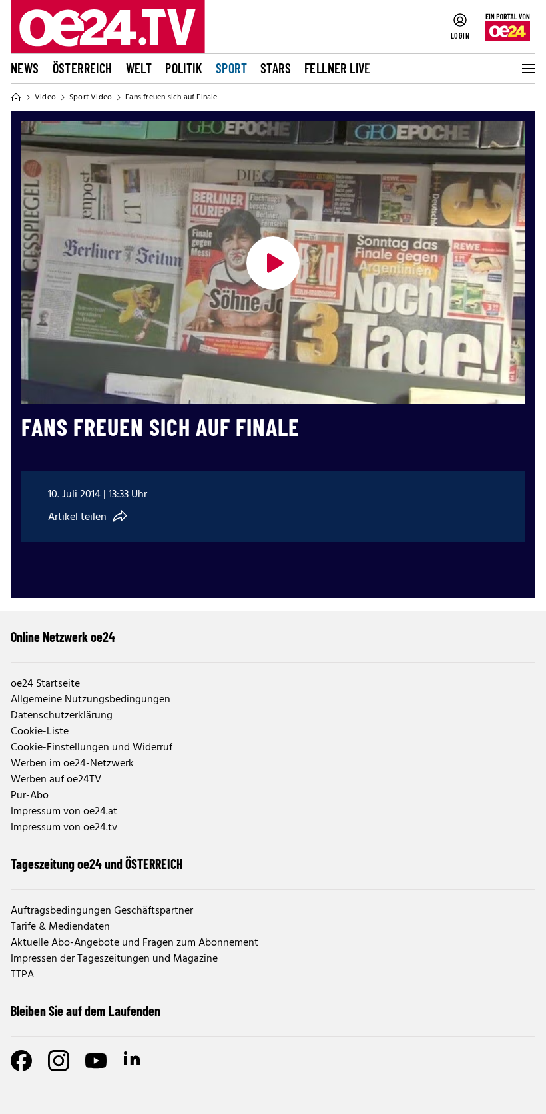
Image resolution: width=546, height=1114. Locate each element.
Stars (275, 68)
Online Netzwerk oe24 (63, 637)
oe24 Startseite (45, 684)
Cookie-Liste (40, 731)
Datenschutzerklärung (62, 715)
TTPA (22, 974)
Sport (231, 68)
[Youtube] (96, 1060)
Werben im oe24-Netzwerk (72, 763)
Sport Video (90, 97)
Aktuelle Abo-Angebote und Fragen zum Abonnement (134, 943)
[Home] (16, 97)
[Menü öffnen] (527, 69)
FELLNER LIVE (337, 68)
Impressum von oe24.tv (64, 827)
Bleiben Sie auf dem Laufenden (85, 1011)
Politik (183, 68)
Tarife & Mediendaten (60, 927)
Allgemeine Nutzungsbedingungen (90, 699)
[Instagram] (58, 1060)
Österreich (83, 68)
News (25, 68)
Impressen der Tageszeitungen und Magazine (114, 959)
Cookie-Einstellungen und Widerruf (91, 747)
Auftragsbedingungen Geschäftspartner (102, 911)
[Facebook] (21, 1060)
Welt (139, 68)
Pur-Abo (30, 795)
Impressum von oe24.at (64, 811)
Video (45, 97)
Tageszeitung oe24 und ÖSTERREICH (97, 864)
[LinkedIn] (133, 1060)
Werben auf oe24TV (56, 779)
